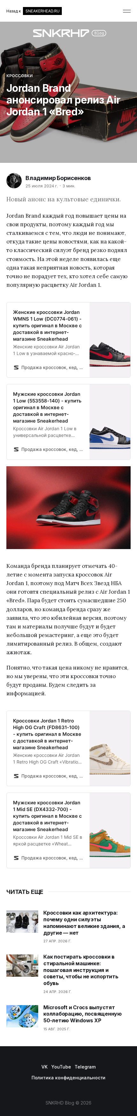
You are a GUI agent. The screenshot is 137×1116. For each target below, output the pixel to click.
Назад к (32, 11)
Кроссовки (19, 75)
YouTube (61, 1066)
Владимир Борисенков (58, 178)
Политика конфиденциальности (69, 1077)
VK (44, 1066)
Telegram (85, 1066)
